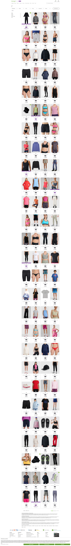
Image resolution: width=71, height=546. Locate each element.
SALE (12, 17)
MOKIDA (45, 525)
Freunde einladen (12, 534)
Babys (38, 534)
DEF (27, 525)
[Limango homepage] (13, 1)
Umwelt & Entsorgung (29, 535)
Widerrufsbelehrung (20, 534)
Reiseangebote (47, 536)
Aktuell (46, 533)
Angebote (38, 533)
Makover (54, 525)
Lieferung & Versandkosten (29, 533)
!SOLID (47, 525)
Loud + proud (36, 525)
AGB (18, 533)
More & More (29, 525)
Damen (12, 14)
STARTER (33, 525)
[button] (58, 1)
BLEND (22, 525)
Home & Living (13, 16)
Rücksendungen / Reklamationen (30, 534)
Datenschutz (19, 535)
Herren (12, 15)
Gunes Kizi (56, 525)
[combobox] (53, 3)
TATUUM (42, 525)
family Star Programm (12, 533)
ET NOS (25, 525)
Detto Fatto (50, 525)
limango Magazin (11, 535)
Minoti (39, 525)
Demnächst (46, 534)
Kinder (12, 13)
